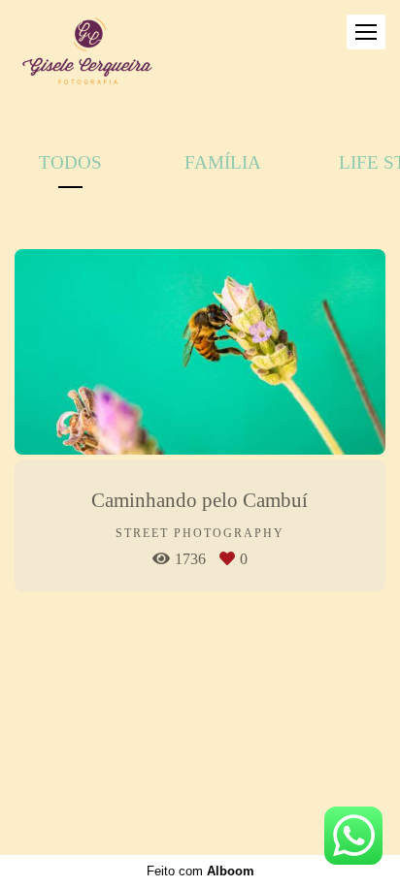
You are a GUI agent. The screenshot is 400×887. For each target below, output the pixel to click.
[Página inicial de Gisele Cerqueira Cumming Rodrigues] (87, 52)
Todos (70, 162)
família (222, 162)
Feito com (200, 871)
